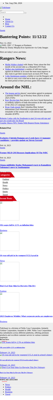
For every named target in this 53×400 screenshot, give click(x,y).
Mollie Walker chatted (14, 64)
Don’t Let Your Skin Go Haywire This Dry (18, 286)
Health (5, 182)
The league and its (12, 93)
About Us (9, 21)
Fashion (6, 179)
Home (7, 19)
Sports (2, 30)
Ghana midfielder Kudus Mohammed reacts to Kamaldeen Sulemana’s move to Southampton (25, 166)
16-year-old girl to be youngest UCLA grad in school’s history (19, 360)
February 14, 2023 (7, 352)
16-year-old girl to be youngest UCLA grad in (19, 255)
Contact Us (9, 26)
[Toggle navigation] (1, 10)
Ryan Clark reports (12, 107)
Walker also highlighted (14, 69)
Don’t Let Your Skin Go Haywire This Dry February (16, 372)
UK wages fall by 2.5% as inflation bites (17, 225)
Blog (7, 24)
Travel (5, 195)
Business (3, 230)
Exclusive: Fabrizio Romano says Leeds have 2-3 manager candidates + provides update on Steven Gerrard (25, 139)
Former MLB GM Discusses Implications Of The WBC (24, 153)
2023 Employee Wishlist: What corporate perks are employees (26, 316)
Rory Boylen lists (12, 100)
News (5, 185)
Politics (5, 188)
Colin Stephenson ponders (16, 76)
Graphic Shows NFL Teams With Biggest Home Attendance (24, 123)
